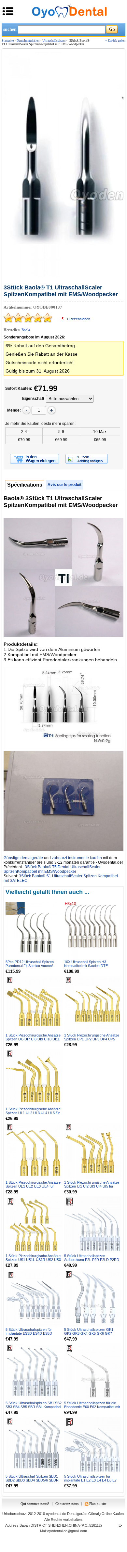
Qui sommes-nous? (35, 1504)
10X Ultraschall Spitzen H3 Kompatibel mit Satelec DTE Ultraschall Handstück (86, 966)
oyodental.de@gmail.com (67, 1531)
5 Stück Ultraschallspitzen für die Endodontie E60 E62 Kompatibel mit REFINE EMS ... (92, 1407)
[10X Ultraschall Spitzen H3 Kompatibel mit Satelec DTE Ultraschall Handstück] (92, 930)
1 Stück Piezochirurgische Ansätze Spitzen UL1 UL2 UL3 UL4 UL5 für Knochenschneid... (33, 1113)
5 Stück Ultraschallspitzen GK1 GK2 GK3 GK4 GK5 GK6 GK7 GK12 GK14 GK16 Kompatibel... (89, 1333)
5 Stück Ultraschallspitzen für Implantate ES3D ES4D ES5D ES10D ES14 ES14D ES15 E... (30, 1333)
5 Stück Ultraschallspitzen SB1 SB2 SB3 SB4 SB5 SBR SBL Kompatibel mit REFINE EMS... (34, 1407)
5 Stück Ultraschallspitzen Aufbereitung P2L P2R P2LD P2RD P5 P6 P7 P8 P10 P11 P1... (91, 1260)
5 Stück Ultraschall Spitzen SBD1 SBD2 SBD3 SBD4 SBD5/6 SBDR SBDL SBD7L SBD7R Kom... (32, 1480)
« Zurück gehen (115, 40)
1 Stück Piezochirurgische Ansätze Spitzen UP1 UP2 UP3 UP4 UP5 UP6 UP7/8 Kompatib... (91, 1039)
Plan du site (97, 1504)
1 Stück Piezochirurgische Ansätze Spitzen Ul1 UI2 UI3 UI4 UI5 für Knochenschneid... (91, 1186)
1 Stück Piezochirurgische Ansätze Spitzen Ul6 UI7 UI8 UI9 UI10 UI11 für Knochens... (33, 1039)
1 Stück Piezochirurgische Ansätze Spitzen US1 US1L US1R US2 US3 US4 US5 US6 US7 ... (33, 1260)
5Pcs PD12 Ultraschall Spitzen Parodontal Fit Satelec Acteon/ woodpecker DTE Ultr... (30, 966)
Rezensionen (78, 319)
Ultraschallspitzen (53, 40)
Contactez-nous (66, 1504)
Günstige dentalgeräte (23, 858)
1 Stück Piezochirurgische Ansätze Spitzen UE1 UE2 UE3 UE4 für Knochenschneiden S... (33, 1186)
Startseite (8, 40)
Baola (25, 330)
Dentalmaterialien (28, 40)
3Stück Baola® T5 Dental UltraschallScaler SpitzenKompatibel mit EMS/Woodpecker (52, 869)
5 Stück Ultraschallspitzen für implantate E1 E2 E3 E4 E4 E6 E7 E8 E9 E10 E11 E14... (90, 1480)
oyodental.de (56, 1514)
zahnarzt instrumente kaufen (77, 858)
